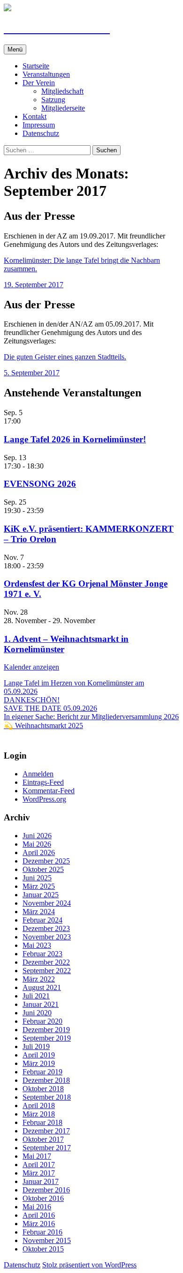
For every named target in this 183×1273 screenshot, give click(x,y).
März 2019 (39, 1063)
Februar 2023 (42, 954)
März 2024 (39, 912)
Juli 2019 (36, 1046)
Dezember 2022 (46, 962)
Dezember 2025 (46, 861)
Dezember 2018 (46, 1080)
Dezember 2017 (46, 1131)
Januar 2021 (41, 1004)
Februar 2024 (42, 920)
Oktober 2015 (43, 1249)
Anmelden (38, 774)
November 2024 (47, 903)
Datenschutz (41, 133)
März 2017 (39, 1173)
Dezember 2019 (46, 1030)
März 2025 (39, 886)
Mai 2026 (37, 844)
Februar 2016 (42, 1232)
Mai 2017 (37, 1156)
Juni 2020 (37, 1013)
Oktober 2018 (43, 1089)
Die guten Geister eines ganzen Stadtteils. (65, 357)
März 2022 (39, 979)
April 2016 (39, 1215)
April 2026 (39, 852)
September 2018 (47, 1097)
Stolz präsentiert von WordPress (89, 1265)
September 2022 (47, 971)
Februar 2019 (42, 1072)
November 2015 (47, 1240)
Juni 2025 (37, 878)
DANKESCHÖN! (32, 700)
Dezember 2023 (46, 928)
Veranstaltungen (46, 74)
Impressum (39, 125)
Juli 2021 (36, 996)
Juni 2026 (37, 836)
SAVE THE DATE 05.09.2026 (50, 708)
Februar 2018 (42, 1122)
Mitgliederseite (63, 108)
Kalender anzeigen (31, 667)
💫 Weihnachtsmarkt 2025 (43, 726)
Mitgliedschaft (62, 91)
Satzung (53, 100)
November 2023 (47, 937)
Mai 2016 (37, 1207)
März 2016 (39, 1224)
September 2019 (47, 1038)
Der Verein (39, 83)
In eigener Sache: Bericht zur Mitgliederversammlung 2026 (91, 717)
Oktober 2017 (43, 1139)
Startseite (36, 66)
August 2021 (42, 987)
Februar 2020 (42, 1021)
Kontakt (34, 116)
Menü (15, 49)
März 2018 (39, 1114)
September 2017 (47, 1148)
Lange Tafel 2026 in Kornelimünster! (75, 439)
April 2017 (39, 1165)
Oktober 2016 (43, 1198)
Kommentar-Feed (49, 791)
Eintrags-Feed (43, 782)
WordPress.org (44, 799)
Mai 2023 (37, 945)
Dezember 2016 (46, 1190)
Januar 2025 (41, 895)
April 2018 (39, 1105)
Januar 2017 (41, 1181)
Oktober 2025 (43, 869)
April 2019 (39, 1055)
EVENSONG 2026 (40, 484)
